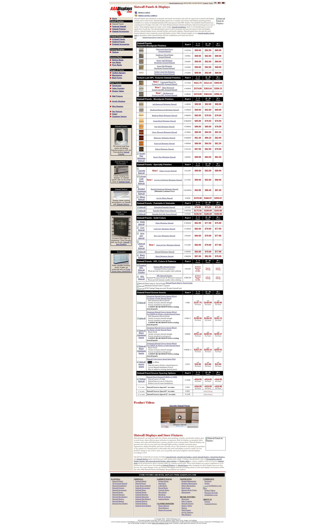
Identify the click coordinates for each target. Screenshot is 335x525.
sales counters (171, 461)
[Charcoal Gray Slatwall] (141, 248)
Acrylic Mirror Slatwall (164, 198)
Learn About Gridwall (143, 486)
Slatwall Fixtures (123, 153)
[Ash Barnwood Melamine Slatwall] (141, 106)
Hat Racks (162, 495)
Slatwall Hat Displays (119, 497)
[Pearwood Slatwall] (141, 145)
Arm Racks (162, 483)
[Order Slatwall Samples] (136, 15)
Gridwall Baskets (141, 503)
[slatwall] (141, 117)
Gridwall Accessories (142, 488)
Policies (207, 501)
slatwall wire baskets (184, 457)
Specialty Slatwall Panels (179, 406)
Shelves (184, 508)
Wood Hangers (163, 508)
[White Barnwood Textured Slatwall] (141, 90)
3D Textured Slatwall (119, 483)
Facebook (205, 3)
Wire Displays (186, 515)
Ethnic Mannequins (189, 486)
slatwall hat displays (217, 457)
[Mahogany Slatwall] (141, 139)
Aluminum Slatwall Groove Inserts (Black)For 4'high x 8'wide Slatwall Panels (162, 329)
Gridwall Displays (168, 465)
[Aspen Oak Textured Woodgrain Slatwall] (141, 69)
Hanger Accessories (165, 510)
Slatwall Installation (119, 486)
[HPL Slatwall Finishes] (141, 279)
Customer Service (211, 504)
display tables (185, 461)
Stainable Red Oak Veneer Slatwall (164, 214)
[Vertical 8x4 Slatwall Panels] (141, 381)
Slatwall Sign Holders (120, 503)
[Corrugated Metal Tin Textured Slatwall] (141, 84)
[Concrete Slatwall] (141, 173)
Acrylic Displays (187, 512)
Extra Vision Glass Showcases (121, 270)
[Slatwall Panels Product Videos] (136, 12)
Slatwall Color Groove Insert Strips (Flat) (161, 359)
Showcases (185, 499)
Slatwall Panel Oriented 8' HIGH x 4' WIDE (162, 377)
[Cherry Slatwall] (141, 134)
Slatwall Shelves (123, 204)
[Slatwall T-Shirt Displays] (121, 237)
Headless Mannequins (189, 483)
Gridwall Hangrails (142, 497)
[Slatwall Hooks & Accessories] (121, 174)
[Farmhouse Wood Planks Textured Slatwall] (141, 57)
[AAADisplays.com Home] (121, 16)
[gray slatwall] (141, 230)
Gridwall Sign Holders (143, 506)
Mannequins (186, 492)
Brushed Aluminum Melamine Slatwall (164, 189)
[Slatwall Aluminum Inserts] (141, 302)
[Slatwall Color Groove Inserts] (141, 366)
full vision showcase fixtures (156, 461)
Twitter (211, 3)
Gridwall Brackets (141, 495)
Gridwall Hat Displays (143, 499)
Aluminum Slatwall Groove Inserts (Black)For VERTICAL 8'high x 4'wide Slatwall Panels (163, 344)
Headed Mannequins (189, 481)
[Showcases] (121, 264)
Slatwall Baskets (118, 501)
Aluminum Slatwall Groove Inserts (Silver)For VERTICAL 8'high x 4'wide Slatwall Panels (163, 313)
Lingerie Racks (163, 490)
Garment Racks (163, 499)
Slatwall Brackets (118, 495)
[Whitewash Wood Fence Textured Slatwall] (141, 52)
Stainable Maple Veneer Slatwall (164, 211)
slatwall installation (179, 27)
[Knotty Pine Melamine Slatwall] (141, 161)
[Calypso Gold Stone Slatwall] (141, 183)
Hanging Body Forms (189, 490)
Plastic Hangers (163, 506)
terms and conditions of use (160, 523)
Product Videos (210, 490)
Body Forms (186, 488)
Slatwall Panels (117, 481)
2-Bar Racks (162, 486)
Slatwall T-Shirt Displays (123, 243)
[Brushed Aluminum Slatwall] (141, 193)
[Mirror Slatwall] (141, 199)
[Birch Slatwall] (141, 122)
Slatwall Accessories (119, 490)
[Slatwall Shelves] (121, 199)
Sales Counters (187, 501)
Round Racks (163, 488)
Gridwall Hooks (140, 492)
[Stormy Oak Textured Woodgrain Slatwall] (141, 63)
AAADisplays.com (210, 495)
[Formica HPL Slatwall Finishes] (141, 272)
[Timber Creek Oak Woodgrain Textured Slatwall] (141, 74)
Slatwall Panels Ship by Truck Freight (179, 283)
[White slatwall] (141, 224)
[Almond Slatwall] (141, 252)
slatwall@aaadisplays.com (176, 3)
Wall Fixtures (186, 510)
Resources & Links (211, 493)
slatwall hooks (171, 457)
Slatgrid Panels (140, 483)
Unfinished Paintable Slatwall (164, 207)
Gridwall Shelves (141, 501)
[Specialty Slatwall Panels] (180, 427)
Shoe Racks (162, 492)
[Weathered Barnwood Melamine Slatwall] (141, 111)
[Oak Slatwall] (141, 128)
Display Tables (187, 506)
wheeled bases (183, 465)
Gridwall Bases (140, 490)
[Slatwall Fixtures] (121, 144)
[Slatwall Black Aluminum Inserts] (141, 337)
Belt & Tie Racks (164, 497)
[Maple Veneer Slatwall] (141, 211)
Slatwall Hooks (124, 182)
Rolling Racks (163, 481)
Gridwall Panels (140, 481)
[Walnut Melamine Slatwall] (141, 151)
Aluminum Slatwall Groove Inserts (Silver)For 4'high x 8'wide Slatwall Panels (162, 297)
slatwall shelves (142, 459)
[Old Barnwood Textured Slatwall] (141, 96)
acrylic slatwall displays (201, 457)
